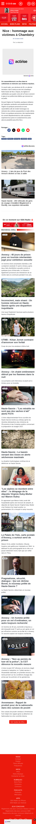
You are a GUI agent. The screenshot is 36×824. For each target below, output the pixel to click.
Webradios (18, 795)
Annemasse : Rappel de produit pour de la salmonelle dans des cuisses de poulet (17, 705)
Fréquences (18, 766)
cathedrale (24, 138)
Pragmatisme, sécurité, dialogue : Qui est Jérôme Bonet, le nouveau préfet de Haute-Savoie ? (16, 582)
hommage (17, 138)
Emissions (18, 784)
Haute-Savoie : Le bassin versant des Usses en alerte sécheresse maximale (15, 454)
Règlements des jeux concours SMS (18, 811)
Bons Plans (15, 24)
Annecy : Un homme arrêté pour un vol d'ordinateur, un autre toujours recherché (16, 620)
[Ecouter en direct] (33, 4)
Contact (18, 759)
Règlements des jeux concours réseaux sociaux (18, 809)
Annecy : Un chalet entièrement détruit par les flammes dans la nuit (17, 374)
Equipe (18, 761)
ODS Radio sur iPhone (18, 800)
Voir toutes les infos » (18, 722)
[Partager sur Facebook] (8, 131)
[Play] (2, 16)
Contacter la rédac (18, 776)
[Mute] (34, 10)
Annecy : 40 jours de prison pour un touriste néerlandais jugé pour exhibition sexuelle (16, 257)
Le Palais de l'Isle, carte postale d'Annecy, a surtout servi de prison (18, 537)
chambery (10, 138)
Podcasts (18, 792)
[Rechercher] (29, 4)
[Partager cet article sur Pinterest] (18, 131)
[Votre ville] (21, 4)
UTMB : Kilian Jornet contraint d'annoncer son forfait (17, 341)
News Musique (18, 774)
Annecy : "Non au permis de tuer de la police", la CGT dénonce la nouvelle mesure (16, 661)
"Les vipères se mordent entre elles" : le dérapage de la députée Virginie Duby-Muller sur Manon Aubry (17, 493)
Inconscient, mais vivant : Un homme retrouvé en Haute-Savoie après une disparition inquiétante (16, 304)
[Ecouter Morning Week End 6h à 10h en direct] (18, 225)
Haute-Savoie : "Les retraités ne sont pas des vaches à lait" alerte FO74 (18, 411)
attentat (4, 138)
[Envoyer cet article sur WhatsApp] (23, 131)
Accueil (4, 24)
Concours (18, 786)
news (29, 138)
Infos (24, 24)
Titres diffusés (18, 763)
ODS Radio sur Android (18, 803)
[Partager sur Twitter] (13, 131)
